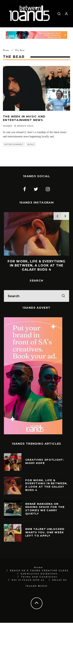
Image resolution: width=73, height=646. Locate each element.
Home (38, 567)
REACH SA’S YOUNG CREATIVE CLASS (39, 570)
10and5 (7, 126)
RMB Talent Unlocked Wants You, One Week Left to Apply (45, 532)
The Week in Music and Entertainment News (24, 118)
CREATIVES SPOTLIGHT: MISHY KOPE (44, 461)
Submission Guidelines (39, 573)
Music (30, 144)
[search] (63, 296)
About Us (59, 580)
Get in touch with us (28, 580)
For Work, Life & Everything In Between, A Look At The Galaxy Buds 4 (46, 485)
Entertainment (13, 144)
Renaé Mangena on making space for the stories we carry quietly (45, 508)
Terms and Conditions (39, 577)
